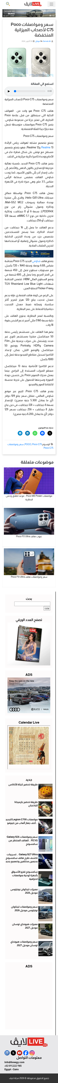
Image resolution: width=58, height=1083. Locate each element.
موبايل (37, 41)
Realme (45, 147)
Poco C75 (37, 444)
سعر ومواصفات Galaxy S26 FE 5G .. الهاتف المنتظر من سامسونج (22, 840)
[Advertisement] (29, 998)
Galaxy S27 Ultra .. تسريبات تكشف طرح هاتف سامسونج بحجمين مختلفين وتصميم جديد (22, 858)
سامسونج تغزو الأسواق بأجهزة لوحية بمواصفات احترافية (24, 875)
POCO (28, 444)
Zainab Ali (47, 41)
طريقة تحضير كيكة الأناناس (23, 784)
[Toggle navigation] (51, 4)
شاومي (36, 261)
